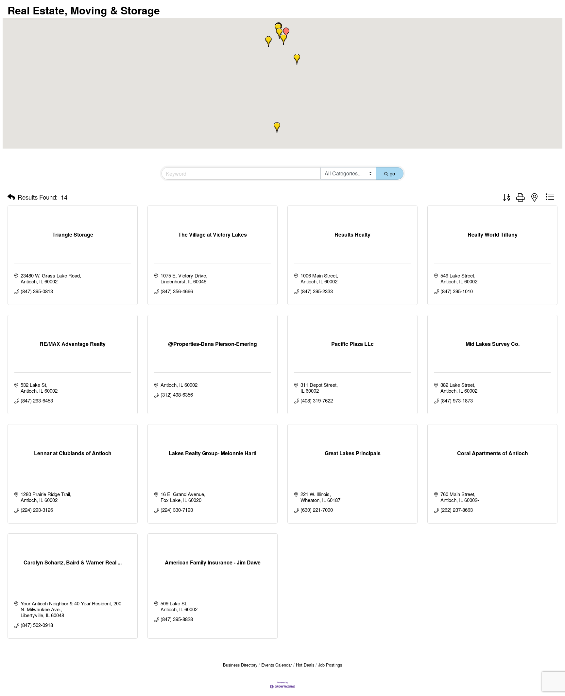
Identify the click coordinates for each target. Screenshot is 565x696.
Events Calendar (276, 665)
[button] (286, 33)
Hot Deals (305, 665)
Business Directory (240, 665)
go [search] (392, 173)
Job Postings (330, 665)
